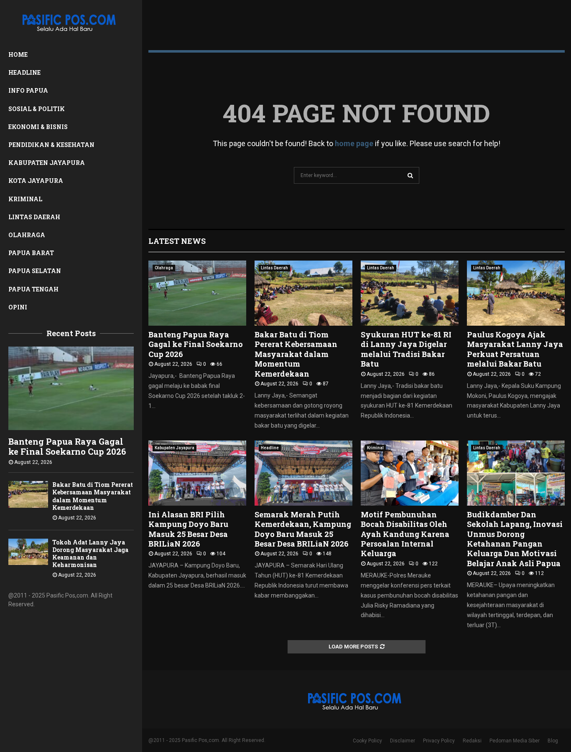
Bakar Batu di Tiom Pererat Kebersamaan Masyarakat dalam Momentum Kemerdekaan (92, 496)
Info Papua (28, 90)
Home (18, 54)
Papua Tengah (33, 289)
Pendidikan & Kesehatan (51, 145)
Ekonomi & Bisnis (38, 127)
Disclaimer (402, 741)
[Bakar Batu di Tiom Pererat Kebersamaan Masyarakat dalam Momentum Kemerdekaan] (28, 494)
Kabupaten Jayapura (46, 163)
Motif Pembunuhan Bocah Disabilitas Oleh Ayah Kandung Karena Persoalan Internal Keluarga (405, 534)
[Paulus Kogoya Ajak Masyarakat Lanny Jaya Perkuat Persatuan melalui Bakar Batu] (516, 293)
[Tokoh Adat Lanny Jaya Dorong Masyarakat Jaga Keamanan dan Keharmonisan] (28, 552)
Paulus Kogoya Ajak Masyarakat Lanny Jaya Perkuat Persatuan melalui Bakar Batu (515, 349)
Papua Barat (31, 253)
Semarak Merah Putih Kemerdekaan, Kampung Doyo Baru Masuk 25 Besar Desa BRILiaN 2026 (303, 529)
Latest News (177, 241)
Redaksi (472, 741)
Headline (24, 72)
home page (354, 143)
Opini (17, 307)
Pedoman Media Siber (514, 741)
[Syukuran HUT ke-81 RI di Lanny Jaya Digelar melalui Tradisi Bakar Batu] (410, 293)
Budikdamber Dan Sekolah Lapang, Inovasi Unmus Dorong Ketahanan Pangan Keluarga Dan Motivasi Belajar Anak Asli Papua (515, 538)
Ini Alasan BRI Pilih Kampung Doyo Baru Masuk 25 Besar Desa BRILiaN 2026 (188, 529)
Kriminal (25, 199)
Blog (553, 741)
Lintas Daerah (34, 217)
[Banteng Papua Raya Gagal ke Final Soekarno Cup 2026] (71, 388)
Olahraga (26, 235)
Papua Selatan (34, 271)
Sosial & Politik (36, 109)
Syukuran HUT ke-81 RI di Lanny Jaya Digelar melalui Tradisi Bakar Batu (406, 349)
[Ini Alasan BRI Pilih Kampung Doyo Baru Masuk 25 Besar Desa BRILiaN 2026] (197, 473)
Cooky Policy (367, 741)
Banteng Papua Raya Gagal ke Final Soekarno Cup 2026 (67, 446)
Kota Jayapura (35, 181)
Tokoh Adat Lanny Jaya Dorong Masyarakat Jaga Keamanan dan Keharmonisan (90, 553)
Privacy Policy (439, 741)
